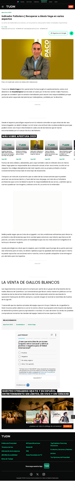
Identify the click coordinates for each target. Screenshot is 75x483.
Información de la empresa (11, 451)
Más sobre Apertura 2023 (19, 136)
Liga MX (4, 159)
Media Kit (29, 447)
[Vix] (70, 6)
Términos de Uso (7, 447)
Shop (56, 1)
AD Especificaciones (33, 443)
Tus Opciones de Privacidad (60, 457)
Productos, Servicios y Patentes (61, 449)
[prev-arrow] (0, 417)
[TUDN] (10, 6)
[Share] (71, 33)
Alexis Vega (32, 324)
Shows (22, 1)
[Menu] (2, 6)
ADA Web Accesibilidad (9, 455)
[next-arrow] (73, 417)
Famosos (36, 1)
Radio (50, 1)
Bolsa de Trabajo (7, 459)
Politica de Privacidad (9, 443)
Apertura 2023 (6, 12)
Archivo (53, 453)
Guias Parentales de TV (34, 455)
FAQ (27, 451)
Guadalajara (20, 324)
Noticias (29, 1)
